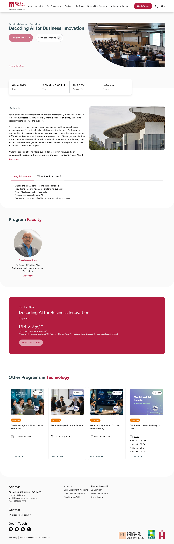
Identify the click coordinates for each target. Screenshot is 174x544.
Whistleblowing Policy (28, 537)
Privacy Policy (44, 537)
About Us (39, 6)
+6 (19, 501)
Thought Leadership (100, 486)
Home (29, 6)
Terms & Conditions (16, 66)
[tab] (22, 176)
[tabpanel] (87, 192)
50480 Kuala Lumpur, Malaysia (23, 498)
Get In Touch (97, 497)
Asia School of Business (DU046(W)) (25, 492)
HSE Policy (13, 537)
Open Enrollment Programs (76, 490)
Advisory (68, 6)
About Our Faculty (99, 493)
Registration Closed (21, 38)
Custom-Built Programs (74, 493)
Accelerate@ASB (72, 497)
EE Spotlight (96, 490)
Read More (14, 159)
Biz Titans (80, 6)
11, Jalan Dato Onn (17, 495)
